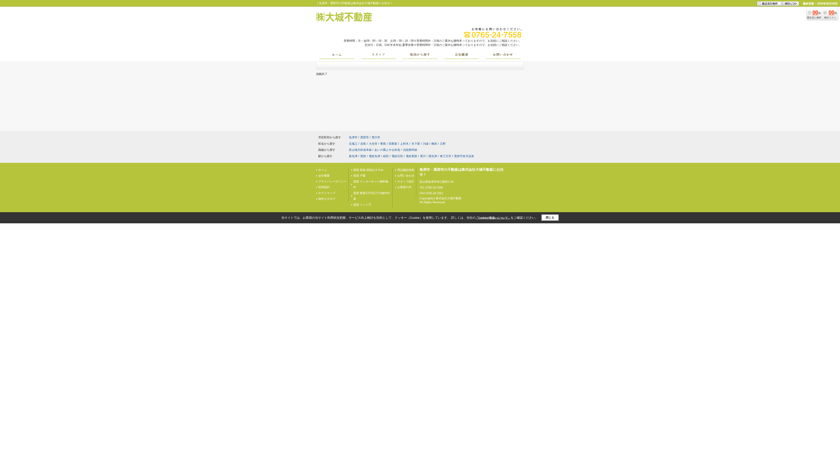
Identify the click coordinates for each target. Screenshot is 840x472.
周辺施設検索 (405, 170)
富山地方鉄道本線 (360, 149)
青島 (383, 143)
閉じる (550, 217)
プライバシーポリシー (332, 181)
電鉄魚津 (374, 156)
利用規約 (324, 187)
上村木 (404, 143)
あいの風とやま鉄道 (387, 149)
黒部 (363, 156)
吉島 (363, 143)
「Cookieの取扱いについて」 (493, 217)
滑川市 (376, 137)
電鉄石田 (397, 156)
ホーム (322, 170)
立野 (443, 143)
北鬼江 (353, 143)
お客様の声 (404, 187)
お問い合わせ (405, 175)
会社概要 (324, 175)
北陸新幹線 (410, 149)
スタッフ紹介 (405, 181)
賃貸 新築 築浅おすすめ (368, 170)
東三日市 (445, 156)
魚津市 (353, 137)
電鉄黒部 (411, 156)
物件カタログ (326, 198)
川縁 (426, 143)
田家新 (393, 143)
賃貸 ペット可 (362, 204)
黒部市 (364, 137)
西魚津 (433, 156)
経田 (386, 156)
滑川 (423, 156)
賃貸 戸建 (359, 175)
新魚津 (353, 156)
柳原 (434, 143)
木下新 (415, 143)
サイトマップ (326, 193)
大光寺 (373, 143)
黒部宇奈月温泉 (464, 156)
